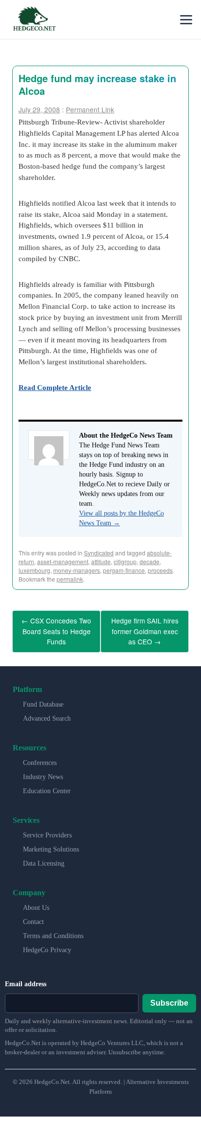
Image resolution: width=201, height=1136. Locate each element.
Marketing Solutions (51, 844)
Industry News (43, 772)
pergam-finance (124, 570)
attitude (101, 561)
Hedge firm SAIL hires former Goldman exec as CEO (145, 628)
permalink (70, 579)
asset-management (62, 561)
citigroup (125, 561)
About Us (36, 902)
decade (150, 561)
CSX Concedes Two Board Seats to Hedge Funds (56, 628)
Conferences (40, 758)
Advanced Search (47, 713)
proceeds (160, 570)
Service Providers (47, 830)
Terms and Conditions (53, 931)
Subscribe (169, 998)
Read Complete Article (55, 387)
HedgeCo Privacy (47, 945)
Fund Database (43, 699)
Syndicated (99, 553)
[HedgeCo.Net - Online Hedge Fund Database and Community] (34, 19)
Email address (25, 979)
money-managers (76, 570)
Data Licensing (43, 858)
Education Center (47, 786)
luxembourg (34, 570)
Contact (33, 917)
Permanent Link (90, 109)
